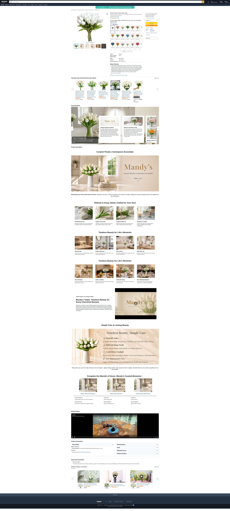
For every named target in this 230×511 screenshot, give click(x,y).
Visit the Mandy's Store (114, 16)
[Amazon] (4, 1)
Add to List (148, 38)
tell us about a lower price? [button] (84, 452)
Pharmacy (41, 4)
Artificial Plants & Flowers (89, 9)
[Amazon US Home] (99, 502)
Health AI (7, 4)
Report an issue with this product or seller (119, 75)
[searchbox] (106, 2)
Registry (32, 4)
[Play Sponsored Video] (115, 477)
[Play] (72, 437)
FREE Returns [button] (113, 23)
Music (36, 4)
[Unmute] (157, 437)
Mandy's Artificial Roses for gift (78, 416)
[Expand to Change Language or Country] (113, 501)
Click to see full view (90, 42)
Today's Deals (12, 4)
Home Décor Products (80, 9)
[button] (2, 5)
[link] (80, 94)
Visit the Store (149, 142)
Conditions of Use (100, 505)
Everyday (45, 4)
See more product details (116, 73)
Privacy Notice (106, 505)
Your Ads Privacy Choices (128, 505)
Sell (29, 4)
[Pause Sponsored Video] (98, 479)
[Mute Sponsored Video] (98, 481)
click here (101, 448)
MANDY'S (151, 29)
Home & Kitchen (73, 9)
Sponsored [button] (72, 468)
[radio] (76, 46)
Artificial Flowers (97, 9)
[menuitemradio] (156, 437)
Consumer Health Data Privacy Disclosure (116, 505)
